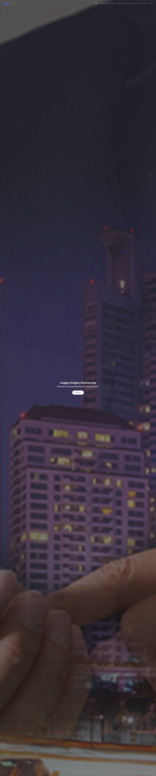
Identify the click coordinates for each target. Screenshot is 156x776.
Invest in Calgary (130, 3)
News (138, 3)
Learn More (78, 392)
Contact (150, 3)
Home (96, 3)
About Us (143, 3)
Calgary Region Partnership (107, 3)
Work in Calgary (120, 3)
